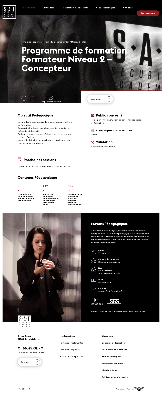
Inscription (95, 99)
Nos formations (29, 7)
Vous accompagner (105, 7)
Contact (25, 362)
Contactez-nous (25, 166)
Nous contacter (148, 13)
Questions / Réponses (112, 363)
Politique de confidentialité (115, 377)
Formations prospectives (71, 356)
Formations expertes (70, 349)
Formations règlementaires (73, 343)
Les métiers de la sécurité (75, 7)
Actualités (128, 7)
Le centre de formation (113, 343)
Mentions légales (110, 370)
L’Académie (50, 7)
